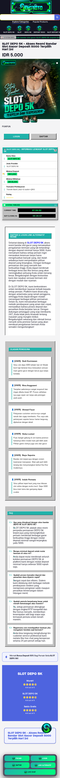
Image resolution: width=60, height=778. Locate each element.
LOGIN (16, 136)
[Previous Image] (2, 89)
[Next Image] (58, 89)
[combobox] (27, 17)
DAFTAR (43, 136)
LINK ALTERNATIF (44, 765)
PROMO (19, 758)
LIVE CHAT (32, 771)
